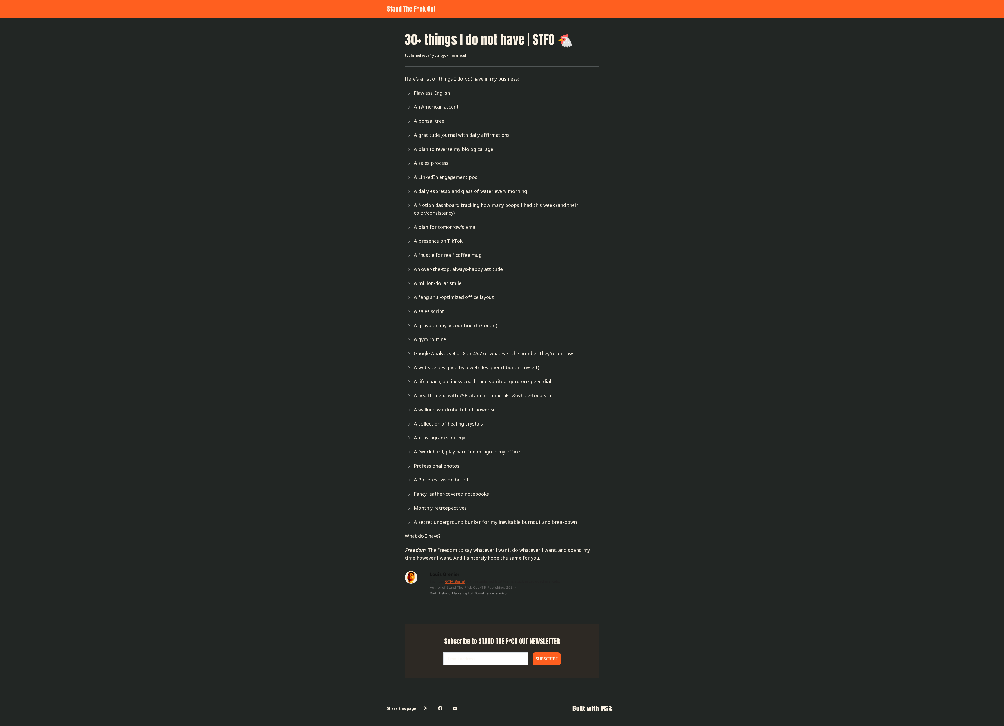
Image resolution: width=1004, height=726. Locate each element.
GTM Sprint (455, 581)
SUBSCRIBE (547, 659)
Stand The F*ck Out (411, 9)
